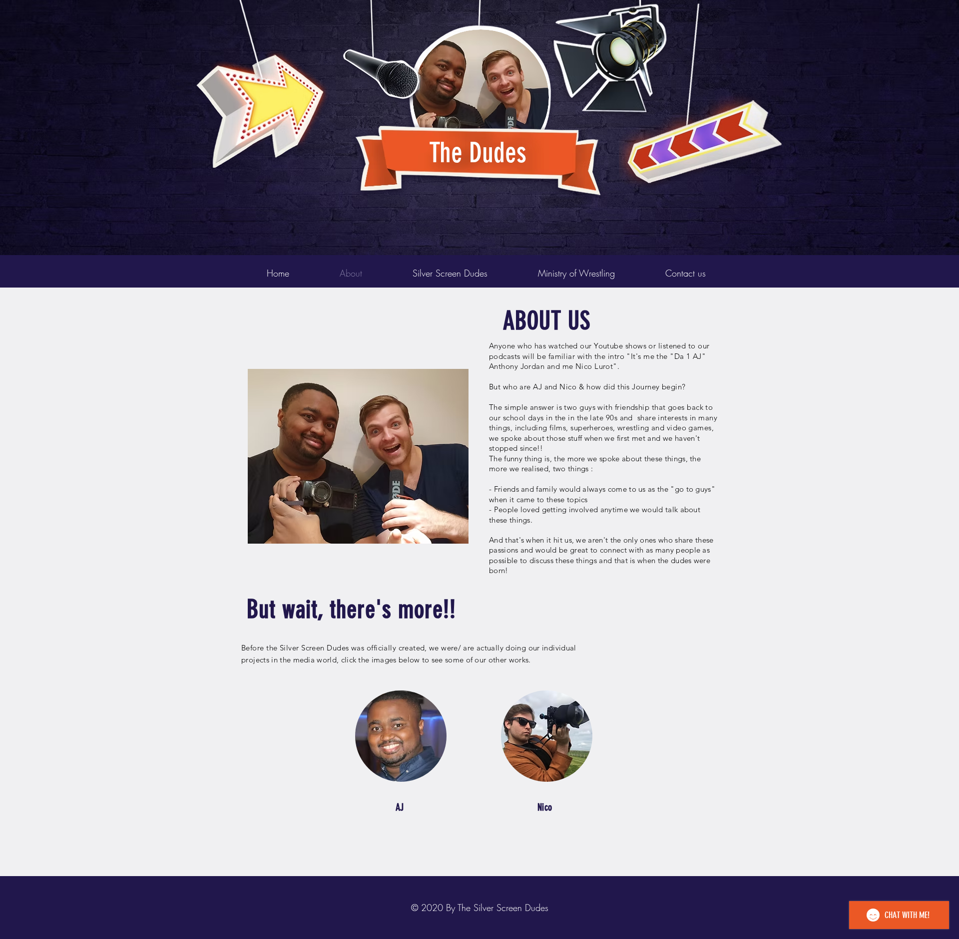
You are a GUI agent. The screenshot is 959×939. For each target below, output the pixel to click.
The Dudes (477, 152)
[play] (758, 8)
